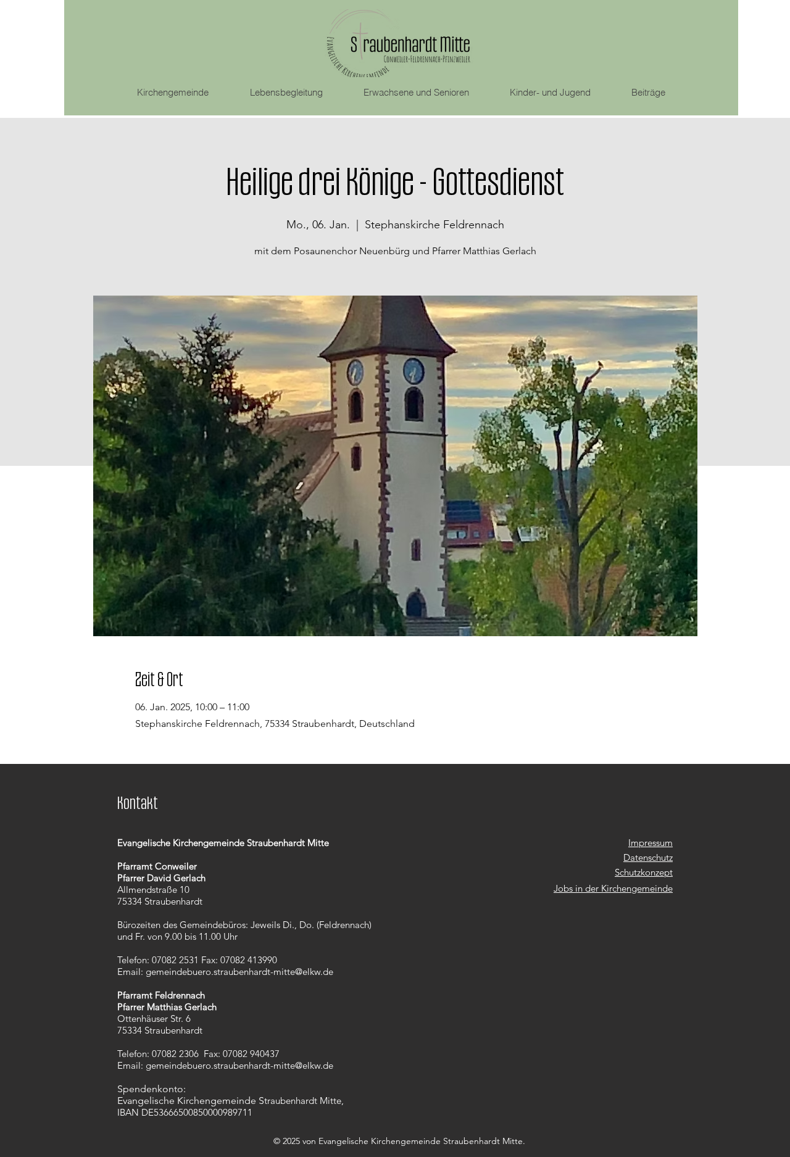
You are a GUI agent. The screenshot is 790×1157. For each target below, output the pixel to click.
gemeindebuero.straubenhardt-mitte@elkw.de (239, 971)
